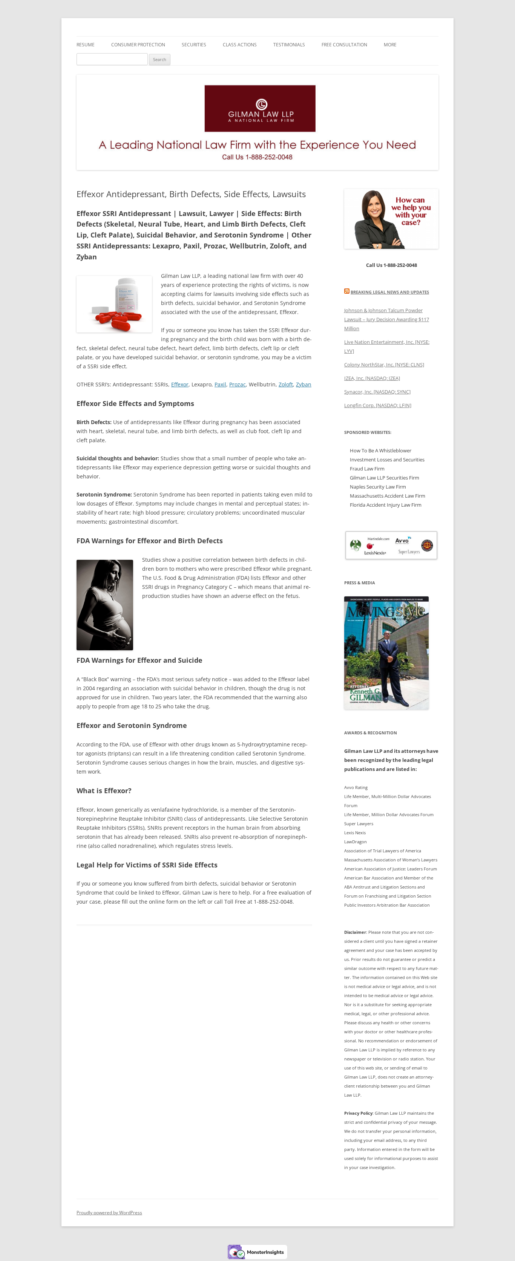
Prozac (237, 384)
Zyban (303, 384)
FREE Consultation (344, 44)
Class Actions (240, 44)
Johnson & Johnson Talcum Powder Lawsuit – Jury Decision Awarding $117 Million (386, 319)
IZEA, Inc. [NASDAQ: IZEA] (372, 378)
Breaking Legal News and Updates (390, 292)
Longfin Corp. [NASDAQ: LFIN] (377, 405)
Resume (86, 44)
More (390, 44)
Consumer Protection (138, 44)
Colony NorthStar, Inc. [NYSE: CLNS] (384, 364)
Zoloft (286, 384)
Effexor (180, 384)
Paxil (220, 384)
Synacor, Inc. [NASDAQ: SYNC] (377, 391)
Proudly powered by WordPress (109, 1212)
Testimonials (289, 44)
